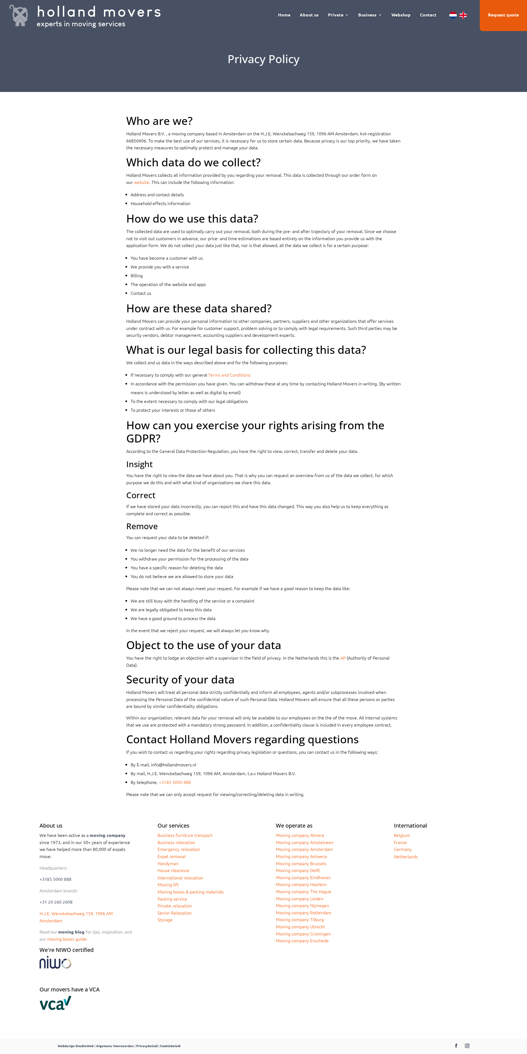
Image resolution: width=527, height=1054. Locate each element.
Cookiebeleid (170, 1046)
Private (335, 15)
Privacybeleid (147, 1046)
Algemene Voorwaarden (115, 1046)
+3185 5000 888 (175, 782)
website (141, 182)
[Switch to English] (463, 15)
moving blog (71, 932)
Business (367, 15)
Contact (428, 15)
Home (284, 15)
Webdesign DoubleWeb (76, 1046)
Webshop (401, 15)
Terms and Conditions (229, 375)
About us (309, 15)
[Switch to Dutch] (453, 15)
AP (343, 658)
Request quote (503, 15)
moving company (107, 835)
